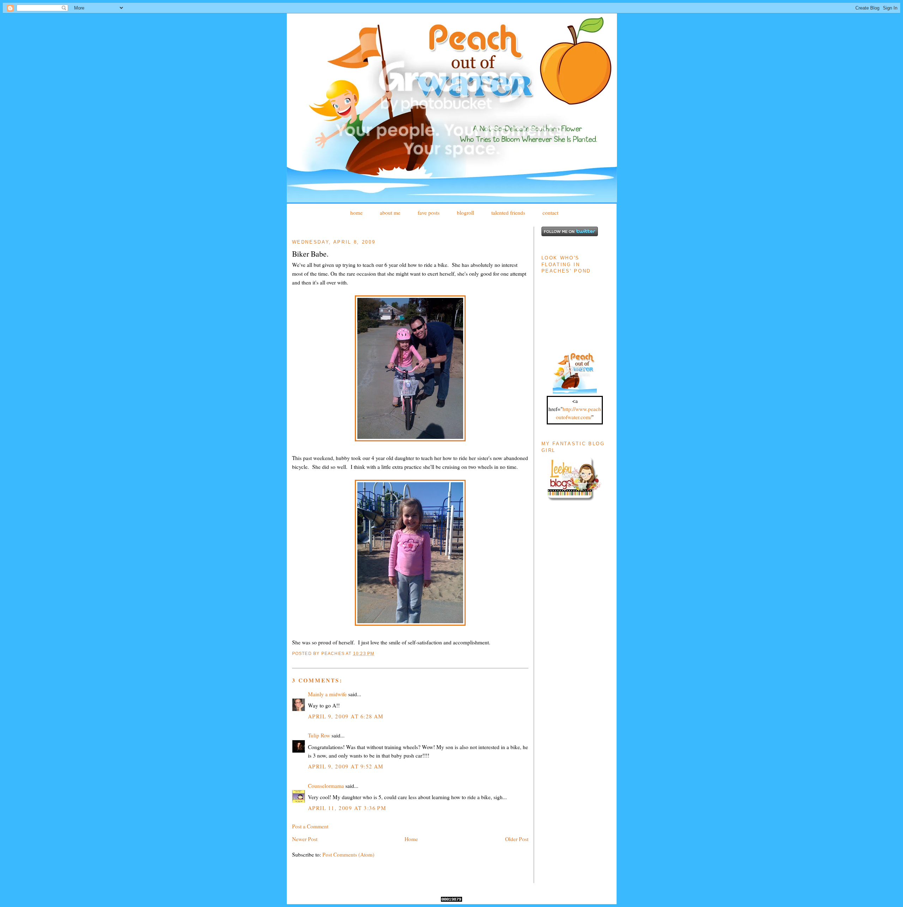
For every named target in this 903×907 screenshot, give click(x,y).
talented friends (508, 212)
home (356, 212)
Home (411, 838)
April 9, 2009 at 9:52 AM (346, 766)
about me (390, 212)
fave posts (429, 212)
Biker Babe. (310, 254)
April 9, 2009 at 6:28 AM (346, 716)
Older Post (516, 838)
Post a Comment (310, 826)
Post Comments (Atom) (348, 854)
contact (550, 212)
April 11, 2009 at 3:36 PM (347, 807)
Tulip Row (319, 735)
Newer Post (304, 838)
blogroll (465, 212)
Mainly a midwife (327, 694)
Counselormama (326, 785)
